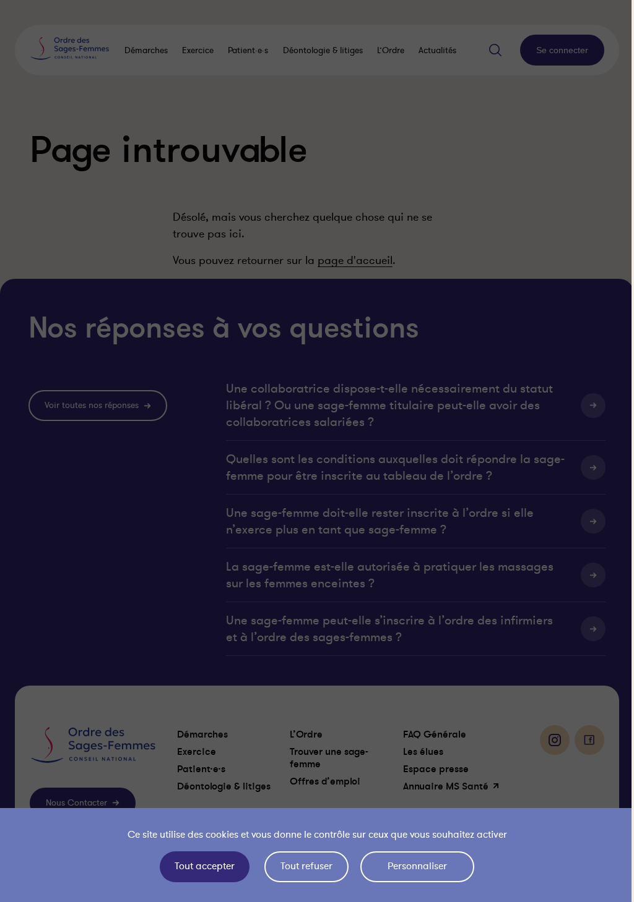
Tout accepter (202, 866)
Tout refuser (303, 866)
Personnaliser (414, 866)
